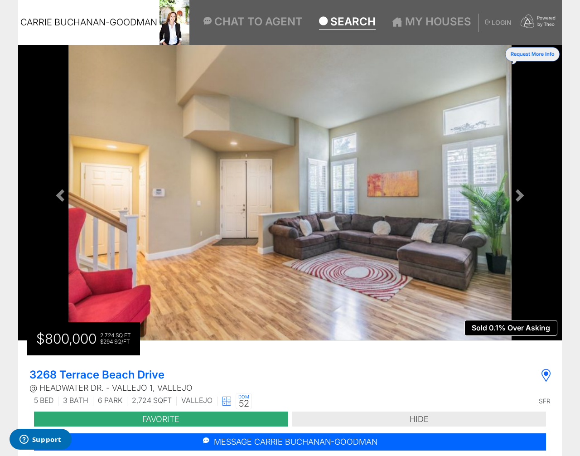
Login (501, 22)
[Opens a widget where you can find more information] (40, 440)
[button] (59, 192)
